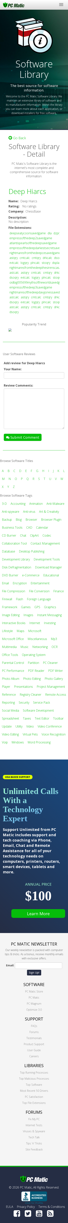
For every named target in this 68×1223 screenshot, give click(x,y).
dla (50, 233)
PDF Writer (55, 671)
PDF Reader (36, 671)
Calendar (42, 527)
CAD (29, 527)
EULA (9, 1207)
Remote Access (55, 694)
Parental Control (13, 663)
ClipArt (34, 535)
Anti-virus (29, 512)
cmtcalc (25, 258)
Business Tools (12, 527)
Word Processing (39, 742)
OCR (55, 647)
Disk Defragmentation (16, 567)
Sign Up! (34, 972)
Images (28, 615)
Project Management (51, 687)
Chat (23, 535)
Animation (36, 504)
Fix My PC (34, 1119)
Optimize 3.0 (34, 1009)
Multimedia (9, 647)
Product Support (34, 1044)
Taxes (27, 718)
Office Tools (10, 655)
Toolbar (58, 718)
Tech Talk (34, 1137)
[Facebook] (17, 1213)
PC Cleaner (50, 663)
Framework (9, 607)
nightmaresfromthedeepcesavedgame (34, 253)
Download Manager (48, 567)
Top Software (34, 1084)
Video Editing (10, 734)
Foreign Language (39, 599)
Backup (7, 519)
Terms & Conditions (51, 1207)
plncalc (35, 263)
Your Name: (13, 369)
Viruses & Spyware (34, 1131)
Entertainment (40, 583)
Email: (10, 965)
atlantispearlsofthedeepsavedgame (33, 243)
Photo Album (10, 679)
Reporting (8, 702)
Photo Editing (32, 679)
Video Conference (50, 726)
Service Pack (41, 702)
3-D (4, 504)
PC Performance (13, 671)
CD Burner (9, 535)
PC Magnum (34, 1003)
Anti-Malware (55, 504)
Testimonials (34, 1038)
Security (24, 702)
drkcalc (47, 258)
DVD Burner (10, 575)
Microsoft (34, 631)
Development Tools (47, 559)
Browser (31, 519)
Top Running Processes (34, 1072)
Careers (34, 1056)
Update (7, 726)
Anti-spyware (10, 512)
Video (30, 726)
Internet (34, 623)
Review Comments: (18, 385)
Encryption (20, 583)
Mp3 (54, 639)
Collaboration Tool (14, 543)
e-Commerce (30, 575)
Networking (40, 647)
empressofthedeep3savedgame (30, 287)
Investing (50, 623)
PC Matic (34, 997)
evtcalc (14, 263)
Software (34, 984)
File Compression (13, 591)
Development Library (16, 559)
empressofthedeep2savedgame (30, 238)
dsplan (56, 263)
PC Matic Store (34, 991)
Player (6, 687)
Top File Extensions (34, 1103)
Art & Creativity (49, 512)
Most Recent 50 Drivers (34, 1090)
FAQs (34, 1026)
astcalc (14, 272)
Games (26, 607)
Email (5, 583)
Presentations (23, 687)
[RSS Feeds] (50, 1213)
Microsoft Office (13, 639)
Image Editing (11, 615)
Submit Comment (24, 437)
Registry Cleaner (30, 694)
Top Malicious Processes (34, 1078)
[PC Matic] (14, 4)
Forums (34, 1032)
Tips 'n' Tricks (34, 1143)
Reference (9, 694)
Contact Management (45, 543)
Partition (33, 663)
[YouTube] (39, 1213)
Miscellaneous (37, 639)
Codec (46, 535)
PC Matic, (26, 1187)
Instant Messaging (49, 615)
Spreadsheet (10, 718)
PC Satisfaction (34, 1097)
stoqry (46, 263)
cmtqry (36, 258)
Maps (20, 631)
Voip (5, 742)
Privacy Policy (26, 1207)
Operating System (34, 655)
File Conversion (39, 591)
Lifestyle (7, 631)
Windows (18, 742)
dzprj (56, 233)
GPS (37, 607)
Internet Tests (34, 1125)
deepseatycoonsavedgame (27, 233)
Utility (18, 726)
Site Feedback (34, 1149)
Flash (19, 599)
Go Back (19, 138)
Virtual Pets (30, 734)
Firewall (7, 599)
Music (24, 647)
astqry (13, 258)
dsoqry (58, 258)
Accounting (18, 504)
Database (8, 551)
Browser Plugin (51, 519)
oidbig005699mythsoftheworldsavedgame (37, 282)
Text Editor (42, 718)
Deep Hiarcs (27, 191)
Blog (19, 519)
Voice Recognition (54, 734)
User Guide (34, 1050)
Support (34, 1019)
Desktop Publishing (31, 551)
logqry (25, 263)
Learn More (38, 913)
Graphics (50, 607)
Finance (58, 591)
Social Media (10, 710)
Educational (51, 575)
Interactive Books (14, 623)
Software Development (38, 710)
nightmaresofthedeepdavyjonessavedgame (38, 292)
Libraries (34, 1065)
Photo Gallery (54, 679)
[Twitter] (28, 1213)
